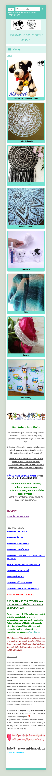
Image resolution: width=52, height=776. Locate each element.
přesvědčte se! (34, 632)
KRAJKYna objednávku (23, 564)
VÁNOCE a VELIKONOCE (23, 589)
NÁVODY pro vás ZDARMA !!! (20, 595)
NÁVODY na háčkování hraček (21, 476)
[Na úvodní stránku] (26, 29)
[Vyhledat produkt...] (42, 9)
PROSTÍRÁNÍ (18, 570)
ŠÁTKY (15, 537)
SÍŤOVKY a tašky (19, 582)
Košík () (15, 15)
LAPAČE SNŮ (18, 549)
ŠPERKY (15, 576)
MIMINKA (18, 543)
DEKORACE (17, 531)
